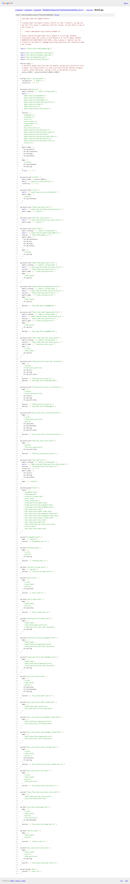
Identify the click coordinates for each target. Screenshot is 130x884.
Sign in (126, 3)
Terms (23, 881)
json (126, 881)
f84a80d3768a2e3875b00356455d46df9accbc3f (63, 10)
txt (121, 881)
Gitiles (12, 881)
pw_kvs (90, 10)
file (56, 15)
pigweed (19, 10)
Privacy (17, 881)
